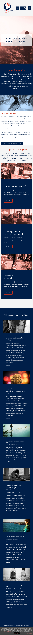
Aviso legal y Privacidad (22, 625)
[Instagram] (24, 8)
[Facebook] (17, 8)
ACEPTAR (16, 633)
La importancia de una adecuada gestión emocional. (14, 487)
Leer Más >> (9, 365)
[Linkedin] (21, 8)
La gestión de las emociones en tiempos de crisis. (15, 391)
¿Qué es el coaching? (14, 586)
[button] (12, 143)
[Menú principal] (29, 8)
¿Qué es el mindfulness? (15, 442)
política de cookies (7, 631)
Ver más (8, 201)
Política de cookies (9, 625)
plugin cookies (29, 633)
